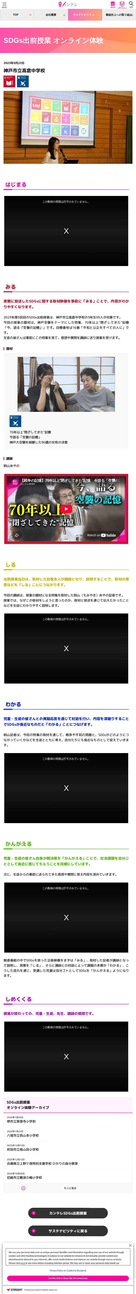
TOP (15, 14)
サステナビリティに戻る (68, 1230)
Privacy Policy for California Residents (68, 1270)
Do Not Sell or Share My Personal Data (68, 1278)
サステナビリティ (83, 14)
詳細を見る (66, 401)
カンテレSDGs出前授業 (68, 1213)
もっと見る (70, 1188)
